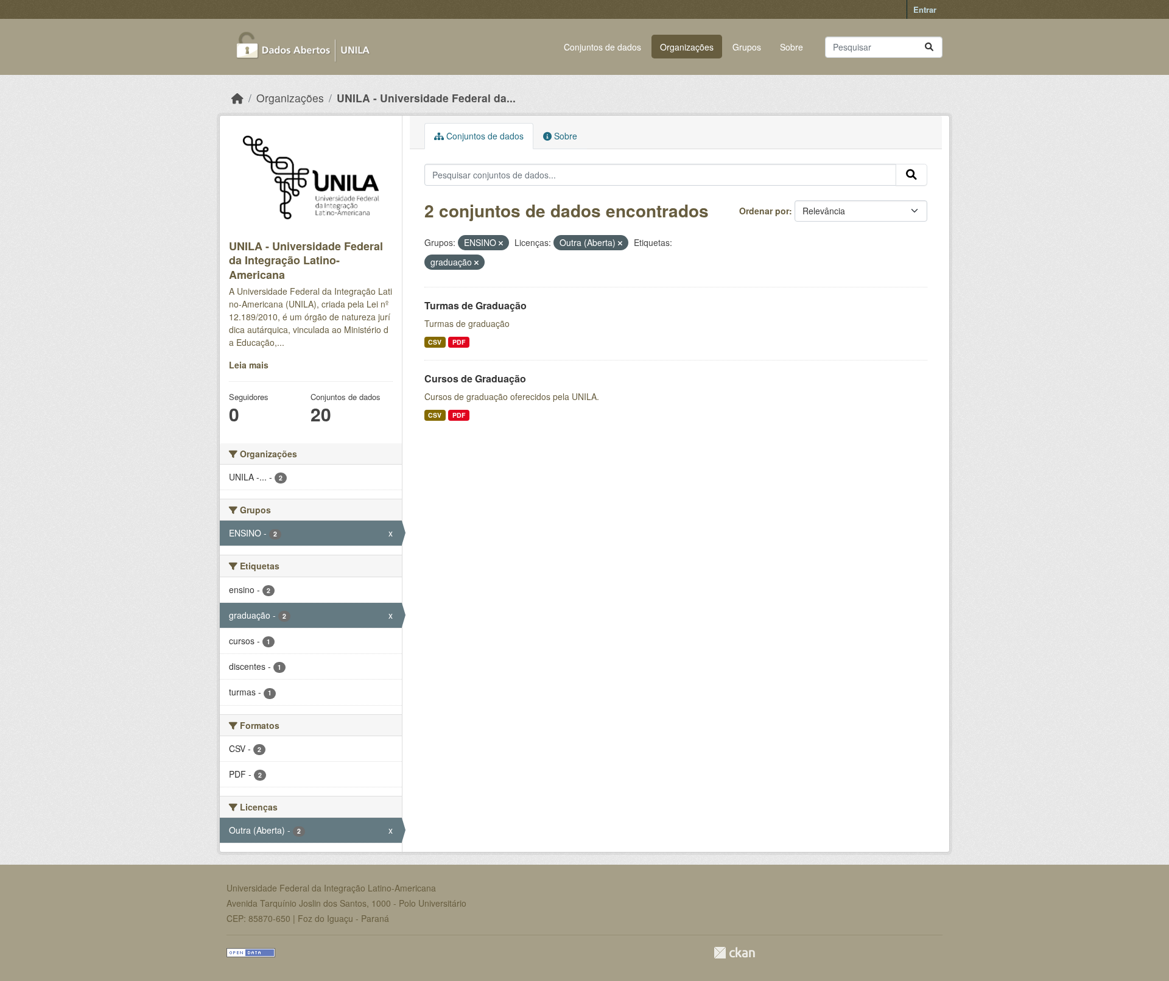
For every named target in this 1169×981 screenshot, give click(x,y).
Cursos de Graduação (475, 378)
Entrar (924, 9)
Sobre (791, 47)
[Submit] (929, 47)
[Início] (237, 97)
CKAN (734, 952)
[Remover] (501, 243)
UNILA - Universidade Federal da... (426, 97)
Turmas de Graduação (475, 305)
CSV (434, 341)
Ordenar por (764, 211)
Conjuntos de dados (602, 47)
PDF (458, 341)
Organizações (687, 47)
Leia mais (249, 365)
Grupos (746, 47)
